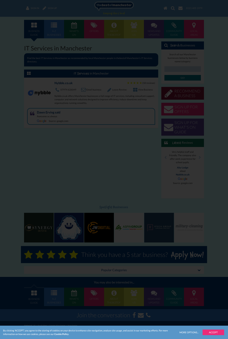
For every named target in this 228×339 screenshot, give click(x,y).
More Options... (189, 332)
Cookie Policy (61, 334)
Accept (213, 332)
